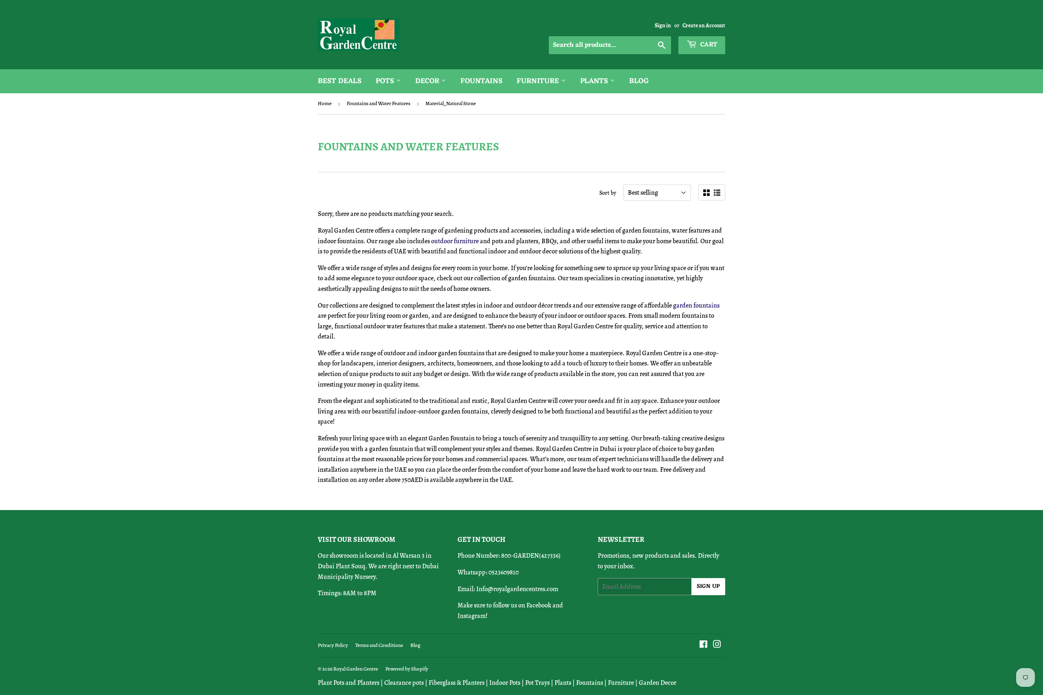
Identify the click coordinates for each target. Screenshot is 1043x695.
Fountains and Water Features (378, 103)
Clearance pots (404, 682)
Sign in (663, 25)
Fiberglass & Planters (456, 682)
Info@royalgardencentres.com (517, 589)
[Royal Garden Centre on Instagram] (717, 645)
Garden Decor (657, 682)
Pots (386, 81)
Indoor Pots (504, 682)
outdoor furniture (455, 241)
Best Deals (339, 81)
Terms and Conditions (379, 645)
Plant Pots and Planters (348, 682)
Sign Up (708, 586)
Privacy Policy (333, 645)
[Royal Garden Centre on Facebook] (703, 645)
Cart (708, 45)
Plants (595, 81)
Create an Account (703, 25)
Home (325, 103)
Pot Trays (537, 682)
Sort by (607, 193)
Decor (428, 81)
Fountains (481, 81)
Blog (639, 81)
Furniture (539, 81)
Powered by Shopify (406, 668)
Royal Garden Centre (355, 668)
